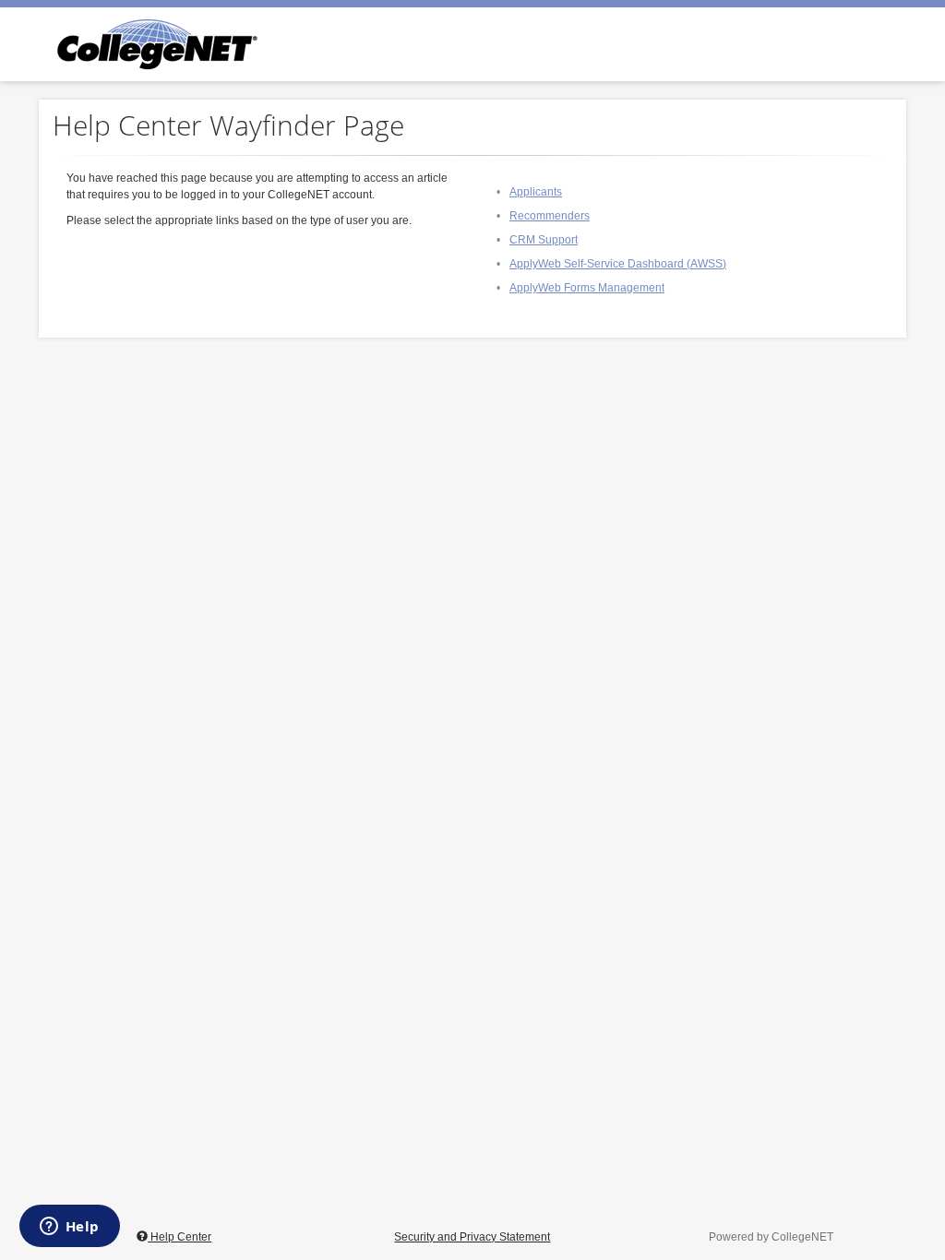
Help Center (179, 1236)
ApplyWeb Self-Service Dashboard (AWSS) (617, 263)
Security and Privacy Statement (472, 1236)
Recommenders (549, 215)
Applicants (535, 191)
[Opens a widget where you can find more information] (69, 1228)
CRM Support (543, 239)
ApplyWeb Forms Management (586, 287)
